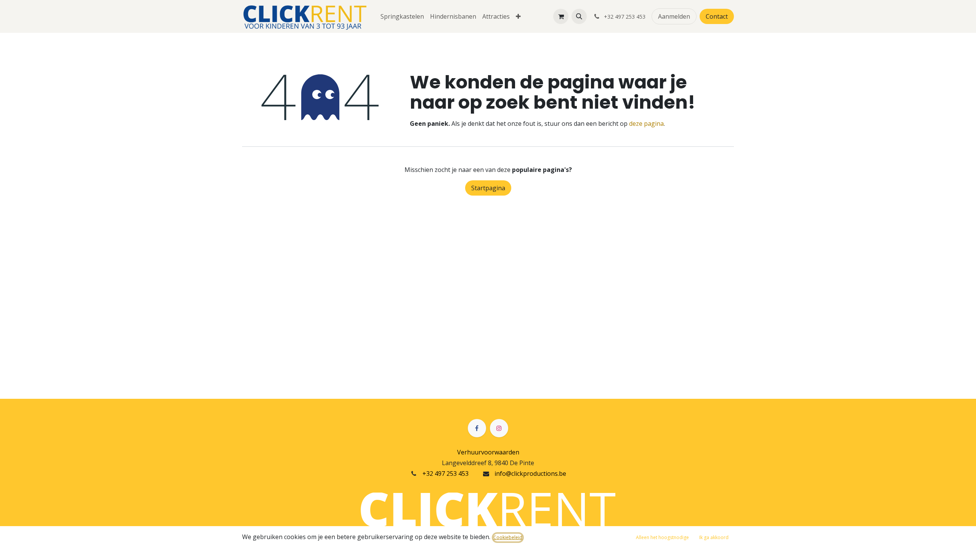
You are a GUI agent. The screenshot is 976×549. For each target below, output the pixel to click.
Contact (717, 16)
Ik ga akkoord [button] (714, 537)
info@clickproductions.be (530, 473)
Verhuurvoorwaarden (488, 452)
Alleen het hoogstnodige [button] (662, 537)
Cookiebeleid (507, 537)
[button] (579, 16)
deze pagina (646, 123)
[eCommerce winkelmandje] (560, 16)
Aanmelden (674, 16)
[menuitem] (402, 16)
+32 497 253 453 (445, 473)
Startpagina (488, 188)
